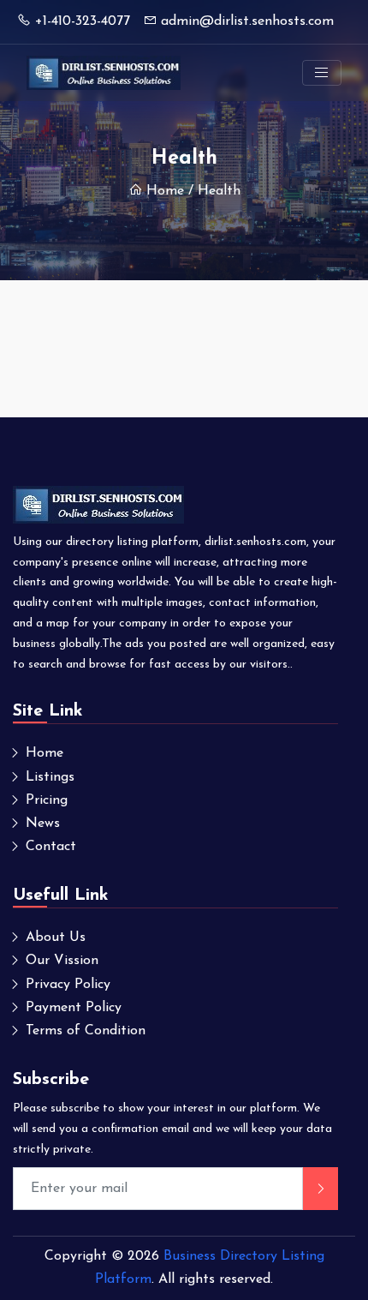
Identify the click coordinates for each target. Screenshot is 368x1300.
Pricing (47, 800)
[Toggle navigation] (321, 73)
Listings (50, 777)
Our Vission (62, 961)
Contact (51, 847)
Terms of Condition (85, 1031)
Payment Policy (74, 1008)
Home (165, 191)
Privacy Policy (68, 984)
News (43, 823)
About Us (56, 937)
